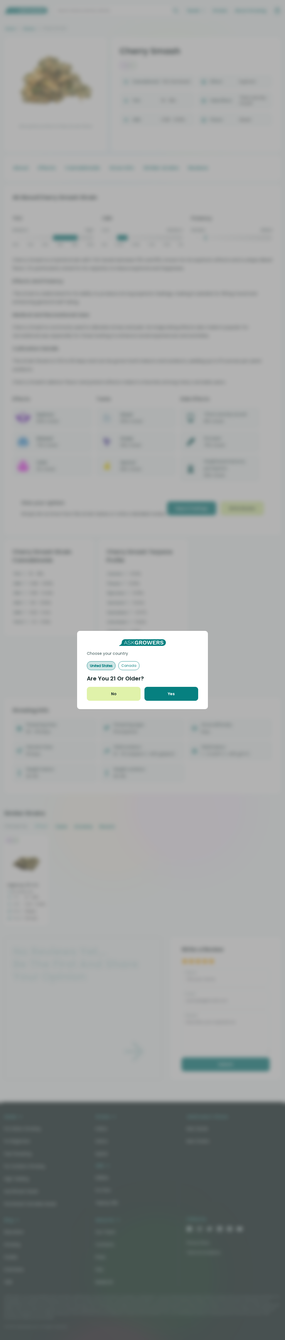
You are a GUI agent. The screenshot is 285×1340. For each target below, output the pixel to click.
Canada (128, 665)
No (114, 694)
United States (101, 665)
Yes (171, 694)
